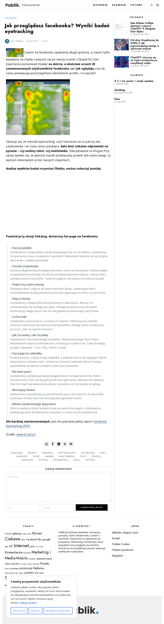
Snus (117, 99)
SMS (36, 573)
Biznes (37, 533)
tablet (41, 573)
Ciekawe (47, 452)
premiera (15, 568)
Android (8, 533)
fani (102, 452)
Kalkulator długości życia (125, 532)
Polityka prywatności (122, 550)
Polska (29, 564)
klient (41, 546)
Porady (44, 563)
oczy (83, 456)
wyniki (90, 459)
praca (7, 568)
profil (96, 456)
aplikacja (16, 533)
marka (49, 456)
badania (17, 452)
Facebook (87, 452)
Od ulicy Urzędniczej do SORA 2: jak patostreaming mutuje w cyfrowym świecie (144, 44)
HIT (11, 546)
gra (6, 546)
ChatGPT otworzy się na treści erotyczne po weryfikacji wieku (143, 60)
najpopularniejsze (44, 558)
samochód (9, 572)
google (46, 539)
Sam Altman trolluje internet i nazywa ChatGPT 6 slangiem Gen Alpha (142, 27)
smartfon (29, 573)
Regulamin (117, 555)
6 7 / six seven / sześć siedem (133, 81)
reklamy (27, 459)
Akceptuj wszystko (58, 610)
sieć (16, 573)
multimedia (67, 456)
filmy (36, 456)
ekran (23, 539)
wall (77, 459)
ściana (43, 459)
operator (15, 563)
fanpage (22, 456)
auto (29, 533)
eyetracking (67, 452)
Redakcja (19, 41)
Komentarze (13, 552)
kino (36, 546)
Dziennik (11, 18)
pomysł (36, 563)
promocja (26, 568)
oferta (7, 563)
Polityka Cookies (28, 602)
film (40, 539)
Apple (24, 534)
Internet (21, 545)
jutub (32, 546)
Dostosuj (19, 610)
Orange (23, 564)
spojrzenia (60, 459)
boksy (32, 452)
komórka (27, 552)
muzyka (31, 558)
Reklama (38, 568)
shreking (119, 90)
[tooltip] (46, 444)
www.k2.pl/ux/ (26, 434)
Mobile (22, 558)
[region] (41, 597)
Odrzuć (35, 610)
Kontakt (116, 538)
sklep (21, 573)
